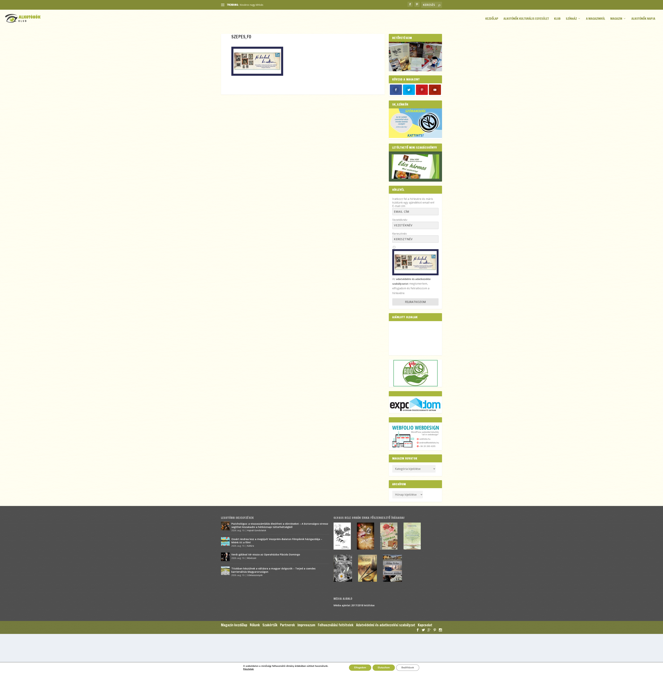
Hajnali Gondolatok (256, 530)
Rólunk (255, 625)
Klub (557, 19)
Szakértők (269, 625)
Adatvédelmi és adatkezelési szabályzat (385, 625)
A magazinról (595, 19)
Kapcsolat (425, 625)
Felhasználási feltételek (335, 625)
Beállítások (407, 667)
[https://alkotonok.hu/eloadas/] (415, 137)
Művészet (251, 558)
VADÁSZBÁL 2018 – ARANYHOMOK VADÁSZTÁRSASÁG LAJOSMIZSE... (279, 4)
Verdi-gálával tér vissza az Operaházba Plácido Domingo (265, 554)
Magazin (616, 19)
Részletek (248, 669)
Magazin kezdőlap (234, 625)
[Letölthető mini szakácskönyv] (415, 166)
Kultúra (250, 545)
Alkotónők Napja (643, 19)
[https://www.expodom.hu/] (415, 404)
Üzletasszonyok (254, 575)
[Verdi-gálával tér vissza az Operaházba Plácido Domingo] (225, 556)
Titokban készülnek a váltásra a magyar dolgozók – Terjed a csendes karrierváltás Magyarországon (273, 570)
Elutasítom (384, 667)
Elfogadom (360, 667)
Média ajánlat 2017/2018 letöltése (354, 605)
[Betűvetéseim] (415, 56)
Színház (571, 19)
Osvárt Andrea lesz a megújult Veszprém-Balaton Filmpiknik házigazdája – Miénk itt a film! (276, 540)
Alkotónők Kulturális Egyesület (526, 19)
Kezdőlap (491, 19)
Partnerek (287, 625)
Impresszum (306, 625)
